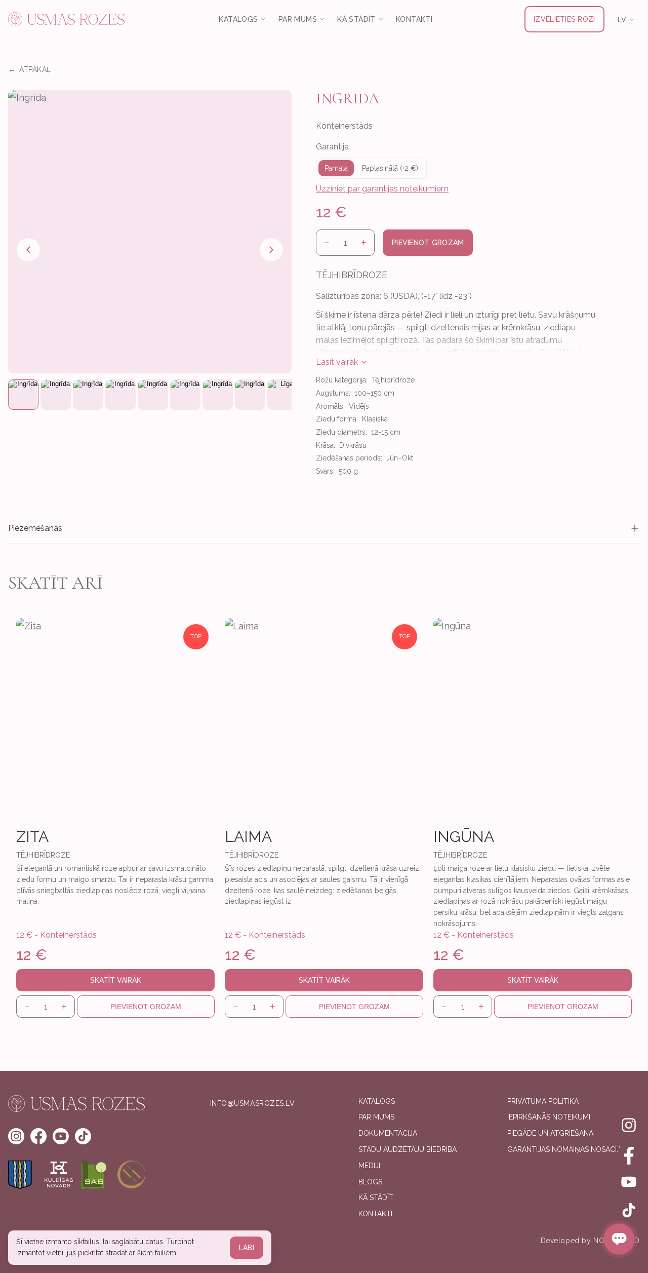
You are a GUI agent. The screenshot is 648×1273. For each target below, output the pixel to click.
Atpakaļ (29, 69)
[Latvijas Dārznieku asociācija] (95, 1175)
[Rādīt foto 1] (23, 394)
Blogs (370, 1182)
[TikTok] (629, 1210)
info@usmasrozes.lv (252, 1103)
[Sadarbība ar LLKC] (131, 1175)
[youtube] (61, 1136)
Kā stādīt (375, 1197)
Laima (248, 836)
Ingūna (463, 836)
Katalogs (376, 1101)
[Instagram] (629, 1125)
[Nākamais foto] (271, 250)
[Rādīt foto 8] (250, 394)
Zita (32, 836)
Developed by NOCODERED (590, 1241)
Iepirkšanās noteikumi (548, 1117)
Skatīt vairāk (115, 980)
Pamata (336, 168)
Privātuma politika (543, 1101)
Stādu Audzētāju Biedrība (407, 1149)
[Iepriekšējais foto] (28, 250)
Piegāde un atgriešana (550, 1133)
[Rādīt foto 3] (88, 394)
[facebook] (38, 1136)
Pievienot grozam (428, 243)
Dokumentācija (387, 1133)
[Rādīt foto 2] (55, 394)
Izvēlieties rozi (564, 19)
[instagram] (16, 1136)
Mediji (369, 1166)
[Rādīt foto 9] (282, 394)
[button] (150, 231)
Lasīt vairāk (337, 362)
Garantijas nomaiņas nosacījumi (570, 1149)
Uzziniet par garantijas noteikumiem (382, 189)
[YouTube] (629, 1182)
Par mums (376, 1117)
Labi (246, 1248)
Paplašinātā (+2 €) (390, 168)
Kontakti (414, 19)
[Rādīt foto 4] (120, 394)
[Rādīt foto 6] (185, 394)
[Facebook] (629, 1153)
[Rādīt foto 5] (153, 394)
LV (622, 20)
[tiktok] (83, 1136)
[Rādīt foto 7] (217, 394)
